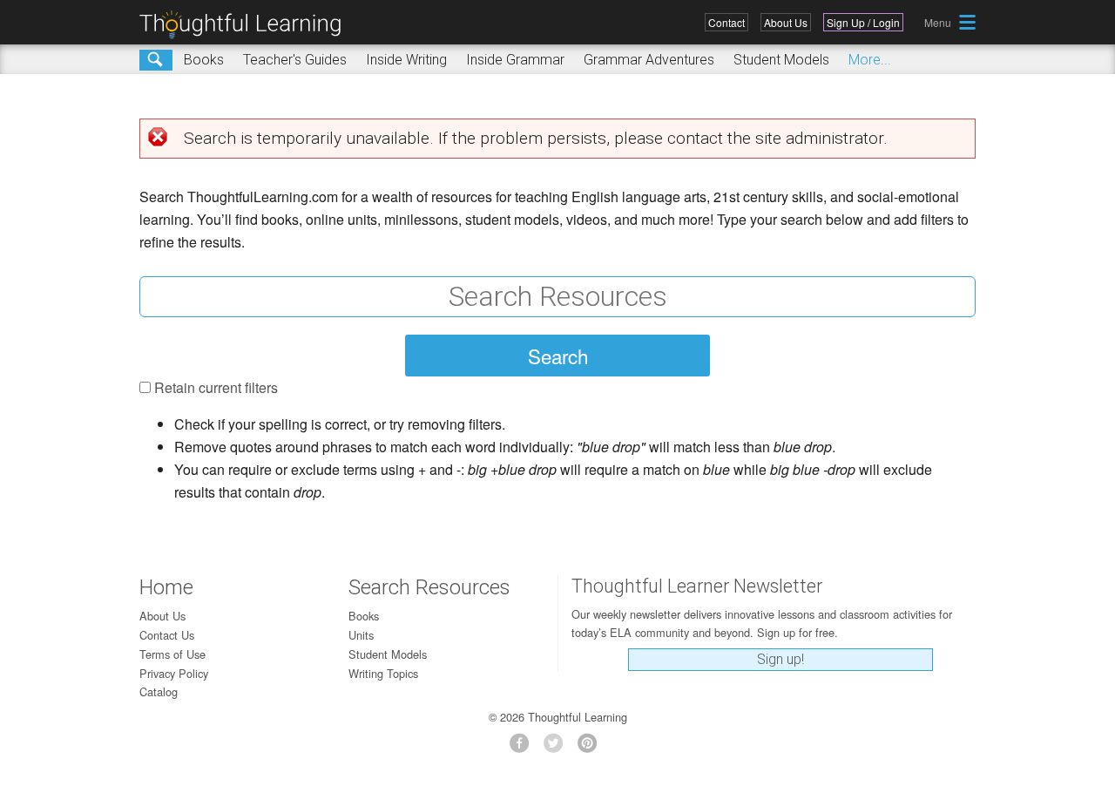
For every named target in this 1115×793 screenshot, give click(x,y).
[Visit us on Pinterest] (592, 748)
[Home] (246, 24)
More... (869, 59)
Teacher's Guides (295, 59)
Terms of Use (172, 654)
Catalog (158, 691)
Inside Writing (406, 59)
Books (204, 59)
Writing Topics (383, 673)
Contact (726, 22)
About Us (786, 22)
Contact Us (166, 635)
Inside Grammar (515, 59)
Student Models (781, 59)
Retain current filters (216, 387)
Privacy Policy (173, 673)
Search (155, 60)
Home (166, 587)
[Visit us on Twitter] (558, 748)
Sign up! (780, 659)
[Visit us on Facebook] (524, 748)
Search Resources (429, 587)
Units (361, 635)
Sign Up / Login (863, 22)
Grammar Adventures (649, 59)
